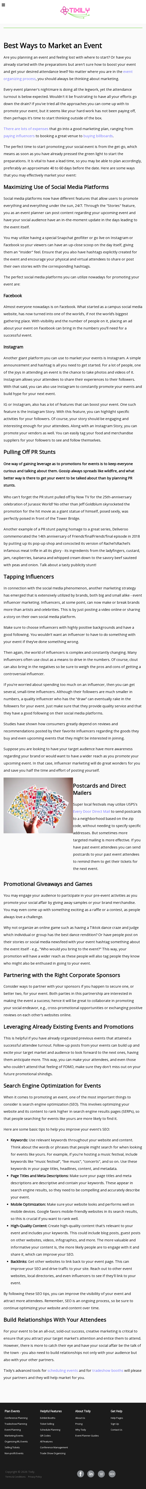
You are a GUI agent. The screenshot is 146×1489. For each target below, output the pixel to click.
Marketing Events (14, 1435)
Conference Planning (16, 1417)
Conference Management (54, 1447)
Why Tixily (80, 1429)
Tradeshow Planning (16, 1423)
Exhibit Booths (47, 1417)
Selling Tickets (12, 1447)
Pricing (78, 1423)
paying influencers (19, 135)
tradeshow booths (107, 1370)
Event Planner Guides (87, 1435)
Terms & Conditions (15, 1476)
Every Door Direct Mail (91, 811)
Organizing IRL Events (16, 1441)
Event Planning (13, 1429)
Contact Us (116, 1429)
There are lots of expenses (26, 128)
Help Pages (117, 1417)
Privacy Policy (35, 1476)
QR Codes (45, 1435)
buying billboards (98, 135)
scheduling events (63, 1370)
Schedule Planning (50, 1429)
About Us (80, 1417)
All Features (46, 1441)
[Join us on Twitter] (91, 1474)
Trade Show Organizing (52, 1453)
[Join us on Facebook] (80, 1474)
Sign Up (115, 1423)
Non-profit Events (14, 1453)
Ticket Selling (47, 1423)
